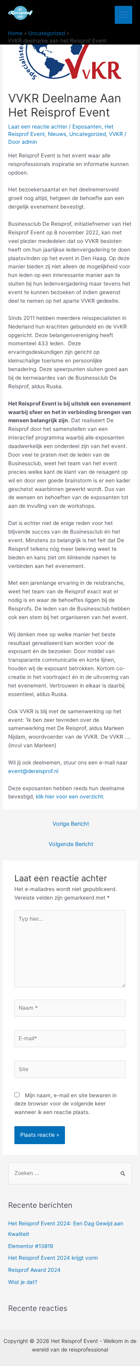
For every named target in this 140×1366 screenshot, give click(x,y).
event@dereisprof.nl (33, 771)
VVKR (116, 134)
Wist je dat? (22, 1282)
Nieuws (57, 134)
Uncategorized (87, 134)
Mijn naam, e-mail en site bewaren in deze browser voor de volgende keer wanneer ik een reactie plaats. (65, 1104)
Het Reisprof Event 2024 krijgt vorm (53, 1258)
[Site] (70, 1071)
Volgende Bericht (71, 844)
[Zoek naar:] (70, 1173)
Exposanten (87, 126)
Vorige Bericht (70, 823)
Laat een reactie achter (37, 126)
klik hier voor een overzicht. (70, 796)
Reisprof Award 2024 (34, 1270)
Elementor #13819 (30, 1246)
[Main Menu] (124, 15)
